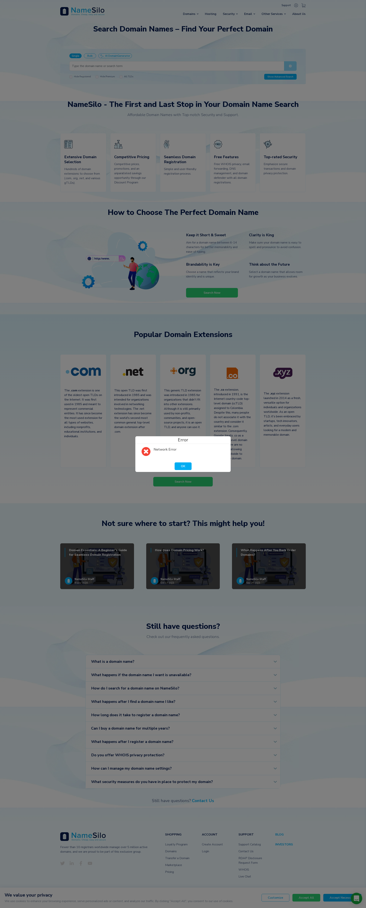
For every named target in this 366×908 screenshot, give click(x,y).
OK (183, 466)
